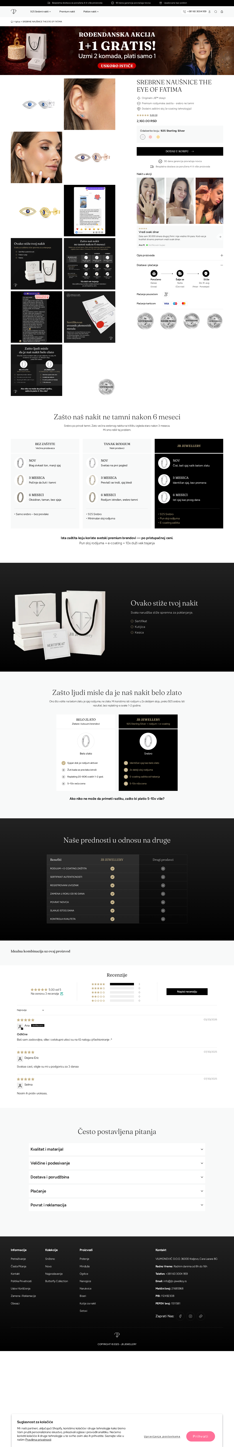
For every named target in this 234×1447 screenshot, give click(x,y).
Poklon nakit (89, 11)
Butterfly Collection (56, 1281)
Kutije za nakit (88, 1303)
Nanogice (85, 1281)
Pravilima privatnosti (38, 1440)
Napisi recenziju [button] (187, 991)
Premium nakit (67, 11)
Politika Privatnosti (21, 1281)
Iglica (17, 21)
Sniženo (50, 1258)
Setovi (83, 1310)
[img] (25, 1020)
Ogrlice (84, 1273)
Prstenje (84, 1258)
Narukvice (85, 1288)
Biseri (83, 1296)
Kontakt (15, 1273)
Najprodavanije (54, 1273)
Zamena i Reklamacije (23, 1296)
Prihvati (200, 1436)
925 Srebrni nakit (39, 11)
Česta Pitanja (18, 1266)
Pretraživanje (18, 1258)
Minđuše (85, 1266)
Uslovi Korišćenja (20, 1288)
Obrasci (15, 1303)
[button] (50, 12)
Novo (48, 1266)
